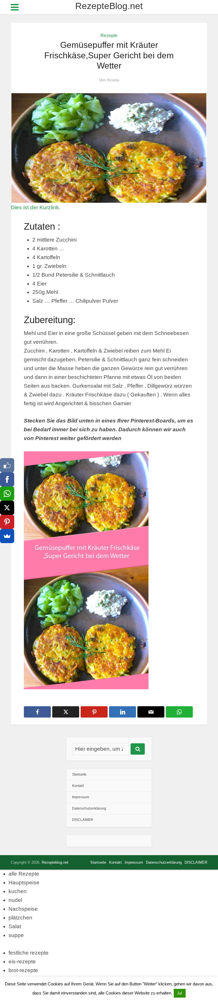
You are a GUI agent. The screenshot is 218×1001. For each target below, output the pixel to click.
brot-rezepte (23, 970)
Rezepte (109, 35)
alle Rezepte (24, 874)
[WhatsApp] (7, 493)
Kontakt (78, 786)
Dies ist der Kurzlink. (35, 207)
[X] (7, 508)
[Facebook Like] (7, 465)
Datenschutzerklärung (89, 808)
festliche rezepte (29, 953)
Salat (15, 926)
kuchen (18, 891)
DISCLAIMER (82, 820)
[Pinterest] (7, 522)
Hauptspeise (24, 882)
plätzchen (20, 918)
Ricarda (113, 80)
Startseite (79, 774)
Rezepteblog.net (55, 862)
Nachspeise (23, 909)
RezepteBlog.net (109, 6)
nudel (15, 900)
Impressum (80, 797)
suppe (16, 935)
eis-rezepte (22, 961)
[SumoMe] (7, 536)
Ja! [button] (179, 993)
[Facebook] (7, 479)
